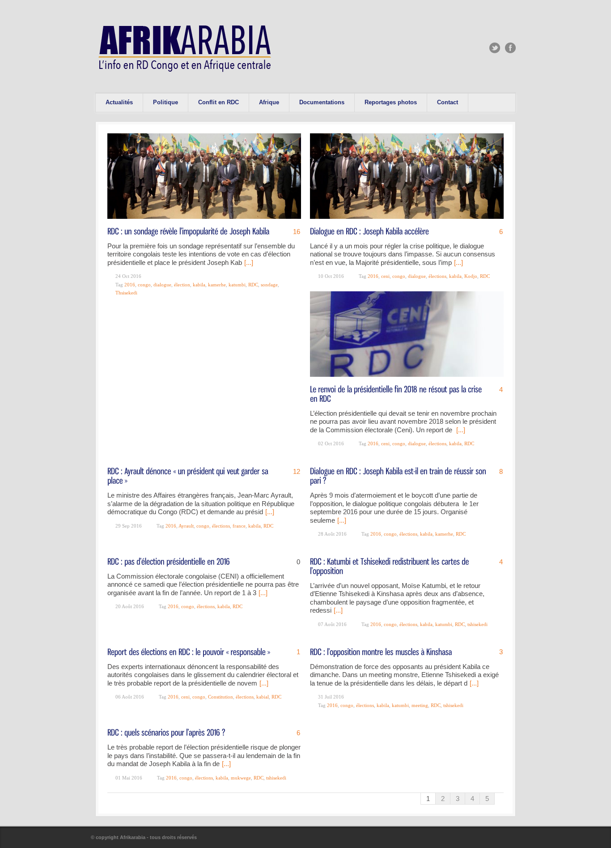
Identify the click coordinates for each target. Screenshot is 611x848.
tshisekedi (477, 624)
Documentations (321, 102)
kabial (262, 696)
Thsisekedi (126, 292)
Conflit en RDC (218, 102)
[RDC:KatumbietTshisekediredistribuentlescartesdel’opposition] (390, 565)
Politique (165, 102)
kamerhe (217, 284)
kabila (199, 284)
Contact (447, 102)
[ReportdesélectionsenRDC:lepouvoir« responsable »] (188, 651)
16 (296, 231)
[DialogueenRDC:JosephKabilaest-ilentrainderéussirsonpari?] (399, 475)
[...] (248, 262)
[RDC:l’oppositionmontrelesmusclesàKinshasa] (381, 651)
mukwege (241, 777)
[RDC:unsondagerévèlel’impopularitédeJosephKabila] (188, 230)
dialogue (162, 284)
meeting (420, 705)
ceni (385, 276)
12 (296, 471)
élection (182, 284)
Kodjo (470, 276)
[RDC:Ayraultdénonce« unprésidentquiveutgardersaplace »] (188, 475)
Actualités (119, 102)
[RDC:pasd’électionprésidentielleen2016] (168, 561)
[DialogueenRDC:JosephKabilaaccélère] (369, 230)
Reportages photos (391, 102)
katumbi (237, 284)
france (239, 525)
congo (144, 284)
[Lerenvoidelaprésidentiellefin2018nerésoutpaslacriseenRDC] (397, 393)
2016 (129, 284)
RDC (253, 284)
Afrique (269, 102)
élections (437, 276)
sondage (269, 284)
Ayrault (186, 525)
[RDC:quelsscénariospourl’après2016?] (166, 732)
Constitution (220, 696)
